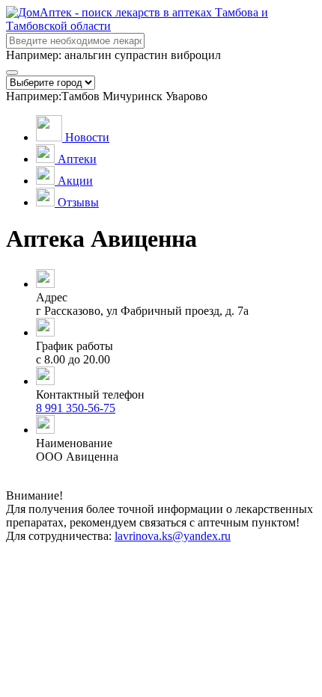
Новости (87, 137)
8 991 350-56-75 (75, 408)
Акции (75, 180)
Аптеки (77, 159)
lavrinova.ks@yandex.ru (173, 535)
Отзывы (78, 202)
